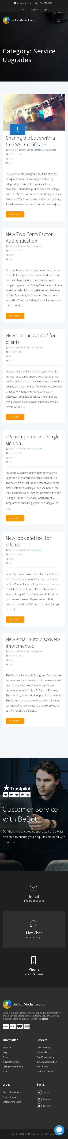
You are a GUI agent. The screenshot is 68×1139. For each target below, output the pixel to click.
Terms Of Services (11, 1092)
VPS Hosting (42, 1066)
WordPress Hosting (45, 1057)
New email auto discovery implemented (33, 642)
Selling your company (13, 1066)
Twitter (46, 1092)
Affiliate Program (11, 1061)
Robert (21, 149)
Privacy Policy (9, 1097)
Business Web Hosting (47, 1061)
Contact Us (8, 1057)
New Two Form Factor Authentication (29, 237)
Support (34, 9)
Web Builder (42, 1052)
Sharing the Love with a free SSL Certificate (30, 141)
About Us (7, 1047)
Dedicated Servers (45, 1071)
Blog (5, 1052)
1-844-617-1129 (45, 3)
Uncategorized (49, 149)
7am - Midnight (34, 937)
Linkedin (47, 1105)
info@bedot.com (24, 3)
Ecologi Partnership (12, 1101)
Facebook (47, 1099)
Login (45, 9)
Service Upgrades (34, 149)
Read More (16, 214)
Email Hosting (43, 1047)
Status (23, 9)
